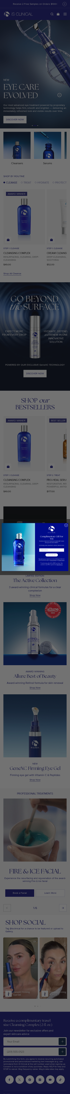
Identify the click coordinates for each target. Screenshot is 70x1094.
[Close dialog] (66, 525)
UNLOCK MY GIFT (51, 554)
